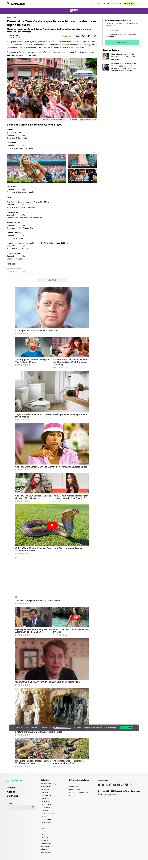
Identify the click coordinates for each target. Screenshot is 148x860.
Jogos (43, 831)
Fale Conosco (75, 786)
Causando (45, 798)
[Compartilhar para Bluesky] (83, 36)
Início (9, 18)
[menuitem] (21, 789)
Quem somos (74, 790)
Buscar (9, 804)
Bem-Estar (45, 789)
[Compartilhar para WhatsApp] (77, 36)
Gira (107, 4)
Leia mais (52, 280)
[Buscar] (33, 807)
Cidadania (45, 801)
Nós (42, 834)
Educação (45, 810)
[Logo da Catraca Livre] (16, 4)
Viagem (44, 849)
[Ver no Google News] (67, 36)
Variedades (45, 846)
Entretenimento (47, 813)
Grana (43, 828)
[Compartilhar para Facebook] (89, 36)
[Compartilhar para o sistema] (95, 36)
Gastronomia (46, 822)
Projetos (44, 840)
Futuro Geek (46, 819)
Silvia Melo (14, 35)
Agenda (97, 4)
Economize (45, 807)
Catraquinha (46, 795)
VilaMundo (45, 852)
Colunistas (12, 796)
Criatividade (46, 804)
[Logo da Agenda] (74, 11)
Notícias (44, 837)
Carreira (44, 792)
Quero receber (122, 42)
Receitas (117, 4)
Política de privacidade (78, 792)
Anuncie (131, 4)
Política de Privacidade (62, 728)
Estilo (43, 816)
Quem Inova (46, 843)
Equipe (72, 795)
